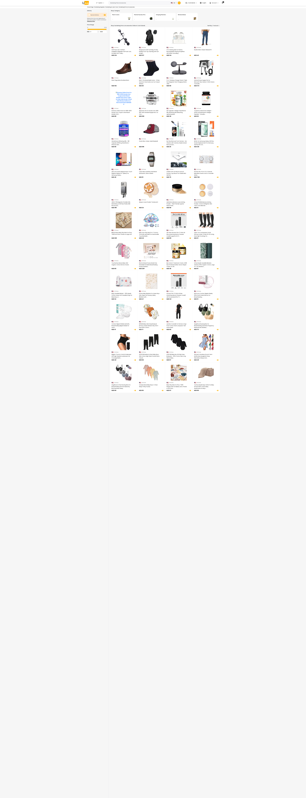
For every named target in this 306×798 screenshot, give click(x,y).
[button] (191, 3)
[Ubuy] (85, 3)
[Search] (179, 3)
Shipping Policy (91, 21)
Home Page (90, 7)
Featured (215, 25)
